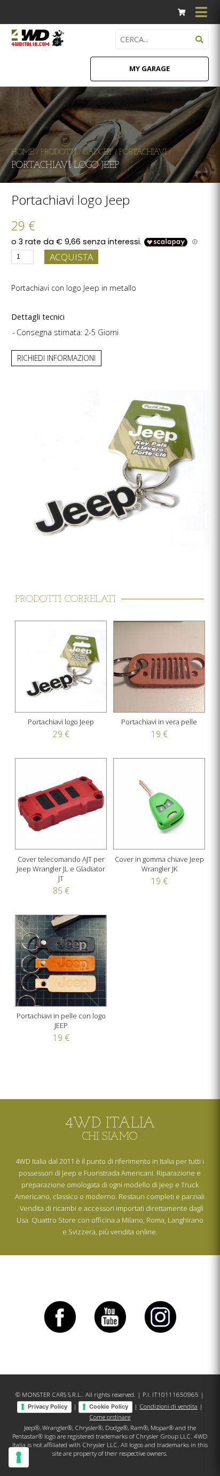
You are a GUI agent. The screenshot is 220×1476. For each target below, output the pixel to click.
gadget (98, 153)
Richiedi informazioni (56, 358)
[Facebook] (59, 1332)
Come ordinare (109, 1417)
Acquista (71, 257)
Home (22, 153)
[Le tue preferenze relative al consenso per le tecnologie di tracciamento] (19, 1457)
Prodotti (58, 153)
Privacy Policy (47, 1406)
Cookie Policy (108, 1406)
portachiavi (143, 153)
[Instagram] (160, 1332)
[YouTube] (110, 1332)
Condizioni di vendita (168, 1406)
